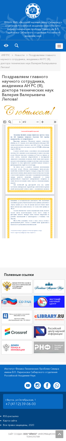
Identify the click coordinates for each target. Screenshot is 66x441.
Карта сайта (10, 420)
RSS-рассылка (10, 416)
